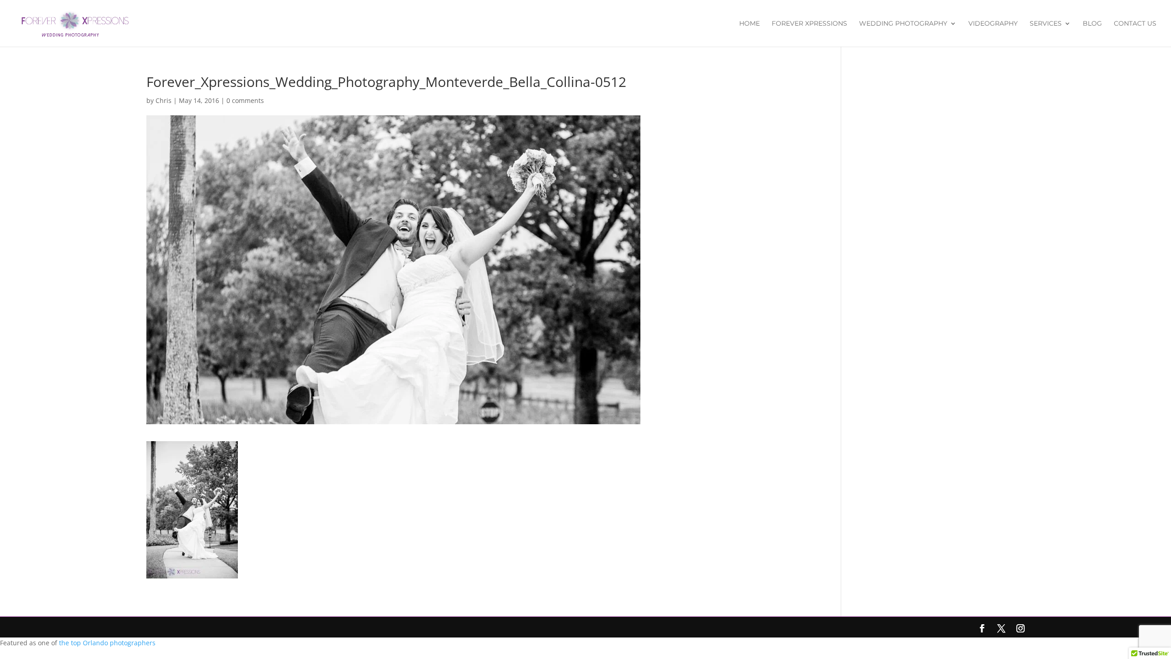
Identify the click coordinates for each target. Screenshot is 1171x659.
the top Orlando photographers (107, 642)
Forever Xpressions (809, 23)
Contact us (1135, 23)
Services (1046, 23)
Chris (164, 100)
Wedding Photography (903, 23)
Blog (1092, 23)
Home (749, 23)
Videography (993, 23)
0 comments (245, 100)
